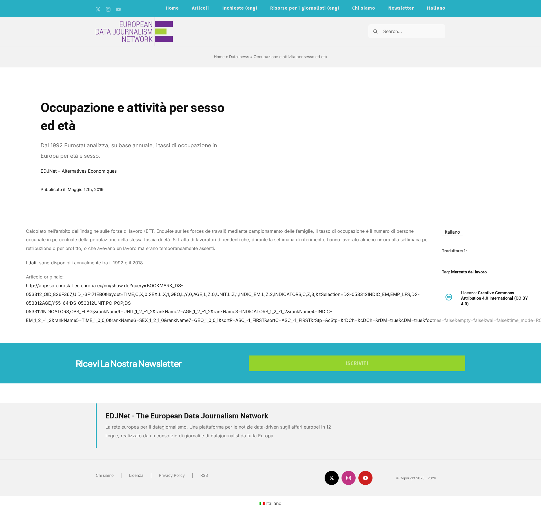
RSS (204, 475)
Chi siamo (105, 475)
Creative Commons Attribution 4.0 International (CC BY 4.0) (494, 298)
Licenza (136, 475)
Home (219, 56)
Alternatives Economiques (89, 171)
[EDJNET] (134, 19)
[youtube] (118, 9)
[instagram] (108, 9)
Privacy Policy (172, 475)
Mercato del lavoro (469, 272)
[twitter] (98, 9)
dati (33, 262)
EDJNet (49, 171)
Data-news (239, 56)
